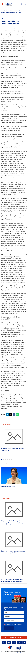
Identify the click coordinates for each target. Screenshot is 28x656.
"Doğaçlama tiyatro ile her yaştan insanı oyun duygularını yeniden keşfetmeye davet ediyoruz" (13, 523)
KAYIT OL (9, 628)
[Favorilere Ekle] (2, 18)
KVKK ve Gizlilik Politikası (16, 653)
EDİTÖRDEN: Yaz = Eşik (8, 487)
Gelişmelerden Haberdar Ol (15, 637)
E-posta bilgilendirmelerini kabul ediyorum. (14, 624)
